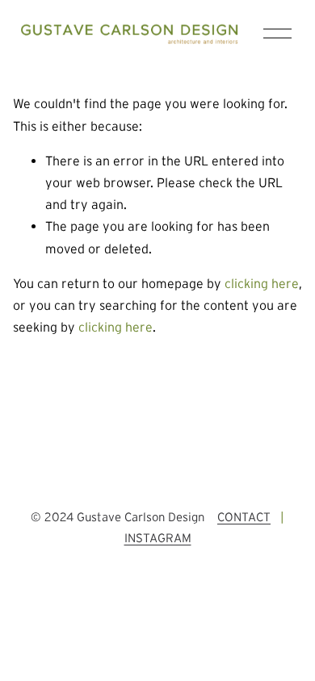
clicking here (262, 283)
